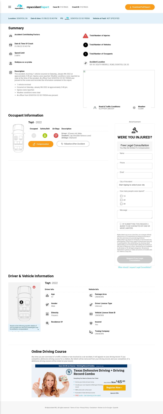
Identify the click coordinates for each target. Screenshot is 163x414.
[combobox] (134, 185)
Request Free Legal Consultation (135, 259)
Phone (122, 163)
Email (122, 172)
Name (122, 153)
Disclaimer (93, 407)
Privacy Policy (84, 407)
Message (123, 210)
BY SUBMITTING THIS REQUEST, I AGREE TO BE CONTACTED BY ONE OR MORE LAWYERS (135, 226)
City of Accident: (126, 182)
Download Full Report (141, 7)
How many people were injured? (132, 191)
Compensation (43, 144)
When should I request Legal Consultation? (134, 267)
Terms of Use (74, 407)
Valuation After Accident (74, 144)
